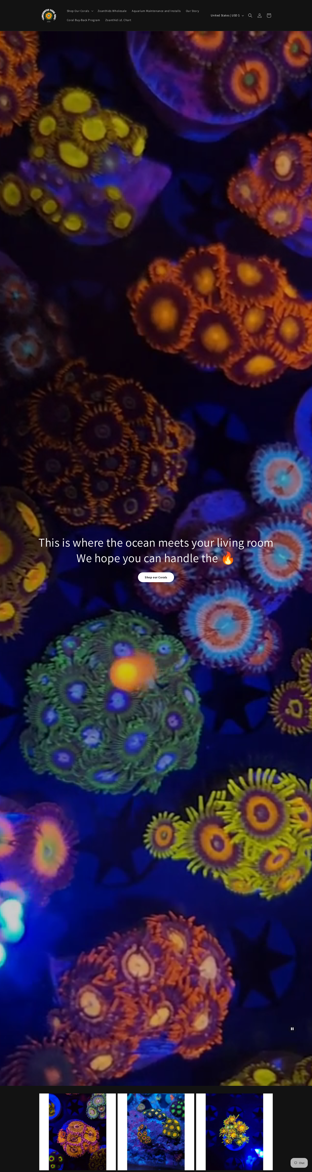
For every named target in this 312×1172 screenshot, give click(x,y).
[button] (79, 10)
